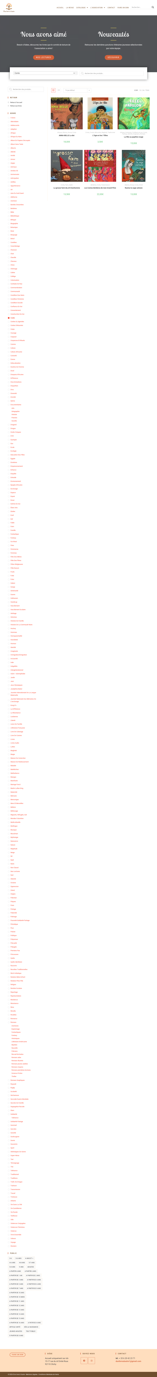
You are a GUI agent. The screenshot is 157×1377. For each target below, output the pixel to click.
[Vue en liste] (59, 90)
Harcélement (15, 606)
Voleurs (13, 1238)
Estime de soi (15, 504)
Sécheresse (15, 1095)
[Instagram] (91, 1360)
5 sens (13, 118)
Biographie (14, 223)
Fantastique (15, 534)
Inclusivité (14, 659)
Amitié (13, 155)
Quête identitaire (16, 962)
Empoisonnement (17, 466)
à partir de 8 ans (16, 1335)
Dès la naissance (31, 1327)
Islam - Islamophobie (18, 674)
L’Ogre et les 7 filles (100, 135)
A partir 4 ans (15, 1271)
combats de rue (16, 284)
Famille (13, 530)
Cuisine (13, 344)
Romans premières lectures (21, 1070)
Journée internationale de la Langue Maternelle (23, 694)
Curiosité (14, 356)
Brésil (12, 238)
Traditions (14, 1178)
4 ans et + (29, 1258)
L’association (97, 8)
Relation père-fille (17, 981)
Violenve (13, 1231)
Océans (13, 883)
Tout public (30, 1331)
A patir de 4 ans (34, 1323)
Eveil (12, 515)
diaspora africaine (17, 374)
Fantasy (124, 134)
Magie (13, 754)
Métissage (14, 811)
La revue (70, 8)
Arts (13, 408)
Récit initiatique (16, 973)
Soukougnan (15, 1137)
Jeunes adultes (15, 1331)
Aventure (14, 201)
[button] (82, 8)
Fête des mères (16, 557)
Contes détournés (95, 132)
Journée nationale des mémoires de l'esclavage (23, 700)
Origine (13, 894)
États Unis (14, 508)
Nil (11, 856)
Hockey (13, 628)
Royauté (13, 1084)
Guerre (13, 594)
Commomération (16, 288)
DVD (12, 436)
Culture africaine (16, 352)
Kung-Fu (13, 705)
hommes (14, 632)
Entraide (13, 477)
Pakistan (14, 898)
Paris (12, 905)
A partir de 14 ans (16, 1314)
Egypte (13, 458)
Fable (12, 523)
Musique (14, 830)
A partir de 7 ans (16, 1288)
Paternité (14, 913)
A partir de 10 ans (16, 1293)
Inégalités (14, 666)
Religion (13, 984)
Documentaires (16, 405)
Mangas (13, 777)
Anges (13, 163)
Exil (12, 519)
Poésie (13, 932)
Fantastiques (16, 1032)
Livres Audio (15, 743)
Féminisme (14, 549)
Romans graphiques (18, 1080)
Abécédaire (14, 121)
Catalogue (81, 8)
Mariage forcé (15, 784)
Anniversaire (15, 174)
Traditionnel (111, 132)
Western (13, 1246)
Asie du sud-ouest (17, 193)
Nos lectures (15, 871)
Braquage (14, 235)
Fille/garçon (15, 568)
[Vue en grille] (53, 90)
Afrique (59, 132)
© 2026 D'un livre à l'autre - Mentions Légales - (23, 1374)
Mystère (14, 1045)
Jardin (13, 677)
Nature (13, 845)
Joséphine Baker (16, 689)
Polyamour (14, 939)
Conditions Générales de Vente (49, 1374)
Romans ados (16, 1057)
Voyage (13, 1242)
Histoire (14, 414)
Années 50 (14, 171)
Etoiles (13, 511)
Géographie (16, 411)
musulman (14, 834)
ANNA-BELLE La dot (66, 135)
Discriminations (16, 382)
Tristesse (14, 1197)
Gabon (13, 583)
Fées (12, 545)
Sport (12, 1148)
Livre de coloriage (17, 732)
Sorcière (13, 1129)
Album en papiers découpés (20, 140)
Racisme (14, 966)
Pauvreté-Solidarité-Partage (20, 920)
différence (14, 378)
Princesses (14, 954)
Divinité (13, 397)
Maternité (14, 792)
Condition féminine (17, 299)
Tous (147, 90)
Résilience (14, 1000)
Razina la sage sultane (134, 188)
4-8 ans (22, 1263)
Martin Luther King (17, 788)
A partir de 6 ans (34, 1284)
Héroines (14, 617)
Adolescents (15, 125)
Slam (12, 1110)
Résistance (14, 1003)
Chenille (13, 257)
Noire (12, 864)
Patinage (14, 917)
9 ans (21, 1267)
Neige (13, 852)
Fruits (12, 572)
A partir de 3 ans (16, 1280)
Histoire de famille (17, 621)
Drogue (13, 428)
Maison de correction (18, 758)
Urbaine (13, 1201)
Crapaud (13, 337)
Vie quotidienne (16, 1208)
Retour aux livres (16, 106)
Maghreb (104, 132)
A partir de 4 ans (34, 1280)
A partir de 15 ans (16, 1318)
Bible (12, 212)
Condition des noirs (17, 295)
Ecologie (13, 451)
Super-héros (15, 1155)
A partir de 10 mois (17, 1297)
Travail (13, 1193)
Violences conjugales (18, 1223)
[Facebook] (84, 1360)
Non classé (15, 867)
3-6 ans (18, 1258)
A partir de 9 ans (34, 1288)
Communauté (15, 291)
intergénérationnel (17, 670)
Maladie (13, 766)
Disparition (14, 386)
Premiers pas (15, 950)
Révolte (13, 1011)
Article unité (14, 1327)
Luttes (13, 747)
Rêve (12, 1007)
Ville (12, 1219)
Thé (12, 1167)
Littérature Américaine (19, 1042)
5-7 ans (32, 1263)
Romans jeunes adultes (20, 1064)
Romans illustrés (17, 1061)
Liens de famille (16, 724)
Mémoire (14, 796)
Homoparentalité (16, 636)
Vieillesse (14, 1216)
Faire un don (123, 8)
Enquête (13, 474)
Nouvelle (15, 1048)
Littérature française (18, 728)
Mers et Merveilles (17, 803)
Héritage (13, 613)
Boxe (12, 231)
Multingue (14, 826)
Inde (12, 662)
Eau (12, 443)
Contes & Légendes (17, 321)
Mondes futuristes (17, 818)
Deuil (12, 371)
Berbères (93, 185)
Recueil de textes (17, 1054)
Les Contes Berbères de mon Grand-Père (100, 188)
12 (140, 90)
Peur (12, 928)
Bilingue (13, 220)
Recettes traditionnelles (19, 969)
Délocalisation (15, 363)
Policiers (15, 1051)
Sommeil (14, 1125)
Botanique (14, 227)
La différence (15, 709)
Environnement (16, 481)
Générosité (14, 591)
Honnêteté (14, 640)
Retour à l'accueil (16, 102)
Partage (13, 909)
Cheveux (13, 261)
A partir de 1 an (15, 1275)
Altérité (13, 152)
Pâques (13, 901)
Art (12, 189)
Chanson (14, 250)
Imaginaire (136, 134)
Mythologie (14, 837)
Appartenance (15, 186)
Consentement (16, 310)
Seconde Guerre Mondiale (19, 1099)
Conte (74, 132)
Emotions (14, 462)
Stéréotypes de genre (18, 1152)
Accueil (60, 8)
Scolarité (14, 1091)
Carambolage (15, 246)
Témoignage (15, 1163)
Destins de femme (17, 367)
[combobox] (45, 73)
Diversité (14, 393)
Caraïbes (14, 242)
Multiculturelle (15, 822)
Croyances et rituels (18, 340)
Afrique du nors (16, 137)
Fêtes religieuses (17, 564)
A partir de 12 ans (16, 1305)
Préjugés (14, 947)
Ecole (12, 447)
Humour (13, 643)
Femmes (14, 553)
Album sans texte (17, 144)
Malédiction (15, 769)
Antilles (13, 182)
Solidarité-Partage (17, 1121)
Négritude (14, 849)
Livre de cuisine (16, 735)
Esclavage (14, 489)
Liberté (13, 720)
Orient (141, 185)
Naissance (14, 841)
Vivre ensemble (16, 1235)
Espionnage (16, 1029)
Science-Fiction (17, 1073)
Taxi (12, 1159)
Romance (14, 1018)
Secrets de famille (17, 1103)
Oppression (15, 886)
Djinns (13, 401)
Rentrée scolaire (16, 988)
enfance (13, 470)
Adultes (30, 1267)
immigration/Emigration (19, 655)
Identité (130, 134)
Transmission (105, 185)
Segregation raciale (17, 1106)
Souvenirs (14, 1144)
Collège (13, 276)
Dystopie (14, 440)
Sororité (13, 1133)
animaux (14, 167)
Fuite (12, 576)
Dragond (13, 425)
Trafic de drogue (16, 1182)
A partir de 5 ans (16, 1284)
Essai (12, 500)
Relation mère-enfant (18, 977)
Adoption (14, 129)
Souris (13, 1140)
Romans (142, 134)
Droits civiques (16, 432)
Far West (14, 541)
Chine (12, 265)
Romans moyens (17, 1067)
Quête (71, 185)
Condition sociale (17, 303)
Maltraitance (15, 773)
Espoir (13, 496)
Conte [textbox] (45, 73)
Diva (12, 389)
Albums (64, 132)
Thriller (14, 1076)
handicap (14, 602)
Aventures (128, 132)
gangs (13, 587)
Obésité (13, 879)
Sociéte (14, 421)
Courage (13, 333)
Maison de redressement (20, 762)
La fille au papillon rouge (133, 137)
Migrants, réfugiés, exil (19, 815)
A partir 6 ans (30, 1271)
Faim (66, 185)
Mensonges (15, 799)
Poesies (14, 418)
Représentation (16, 996)
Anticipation (15, 178)
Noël (12, 860)
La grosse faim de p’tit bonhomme (66, 188)
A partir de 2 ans (33, 1275)
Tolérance (15, 1118)
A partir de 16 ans (16, 1323)
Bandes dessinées (17, 205)
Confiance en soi (137, 132)
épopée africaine (16, 485)
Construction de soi (17, 314)
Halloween (14, 598)
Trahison (14, 1186)
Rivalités (13, 1015)
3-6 (10, 1258)
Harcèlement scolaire (18, 609)
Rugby (13, 1088)
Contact (111, 8)
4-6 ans (12, 1263)
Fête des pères (16, 560)
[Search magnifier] (153, 7)
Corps (13, 329)
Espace (13, 492)
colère (13, 272)
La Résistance (15, 713)
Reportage (14, 992)
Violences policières (18, 1227)
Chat (12, 254)
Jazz (12, 681)
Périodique (14, 924)
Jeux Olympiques (16, 685)
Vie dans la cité (16, 1204)
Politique (14, 935)
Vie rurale (14, 1212)
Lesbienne (14, 716)
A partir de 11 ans (16, 1301)
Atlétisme (14, 197)
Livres (13, 739)
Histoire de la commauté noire (21, 625)
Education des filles (18, 455)
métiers (13, 807)
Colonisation (15, 280)
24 (143, 90)
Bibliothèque (15, 216)
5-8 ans (12, 1267)
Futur (12, 579)
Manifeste (14, 781)
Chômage (14, 269)
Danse (13, 359)
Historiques (16, 1038)
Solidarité (14, 1114)
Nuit (12, 875)
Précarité (14, 943)
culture (13, 348)
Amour (70, 132)
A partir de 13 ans (16, 1310)
